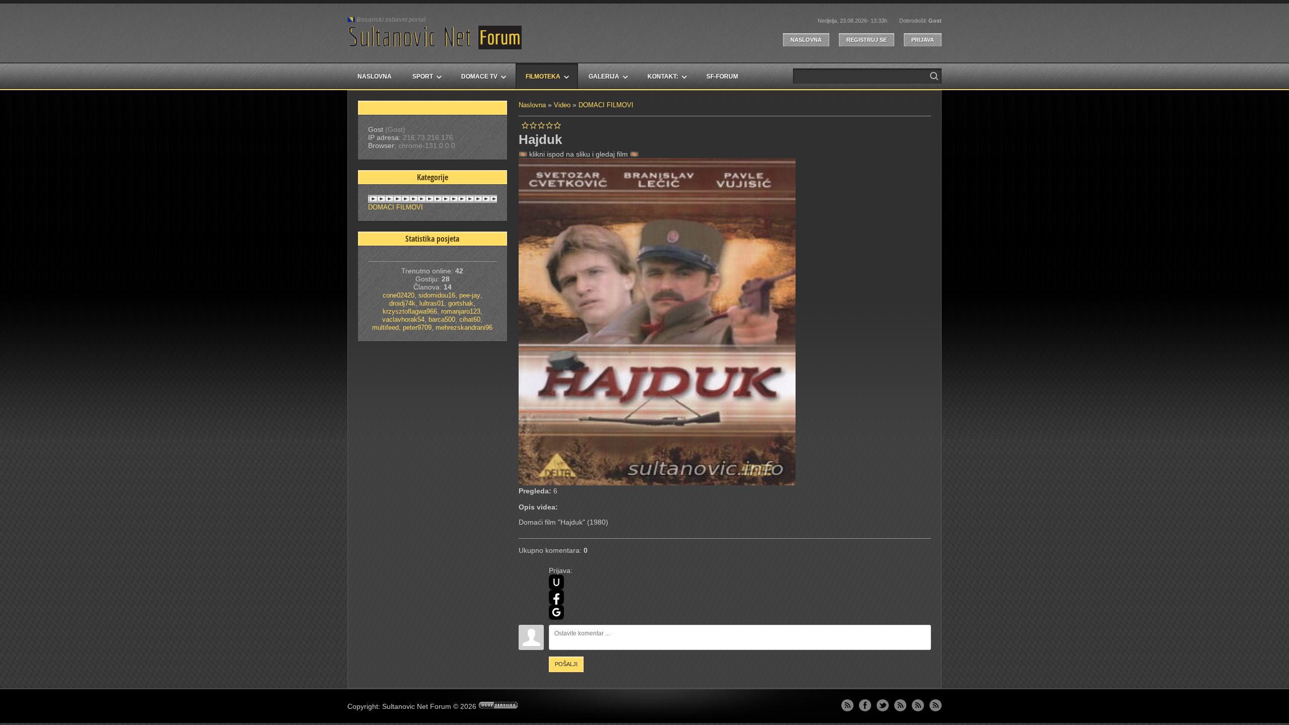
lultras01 (431, 303)
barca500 (441, 319)
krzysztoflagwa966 (410, 311)
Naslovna (806, 40)
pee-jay (469, 295)
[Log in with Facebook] (556, 597)
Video (562, 105)
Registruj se (866, 40)
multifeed (385, 327)
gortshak (460, 303)
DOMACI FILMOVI (606, 105)
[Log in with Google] (556, 612)
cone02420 (398, 295)
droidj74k (402, 303)
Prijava (922, 40)
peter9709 (417, 327)
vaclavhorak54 (403, 319)
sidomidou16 (436, 295)
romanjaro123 (460, 311)
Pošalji (566, 664)
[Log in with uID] (556, 582)
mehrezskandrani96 (464, 327)
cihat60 (469, 319)
